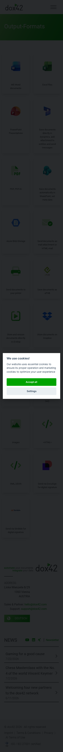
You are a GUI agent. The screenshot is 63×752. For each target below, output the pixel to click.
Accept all (31, 382)
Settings (31, 391)
